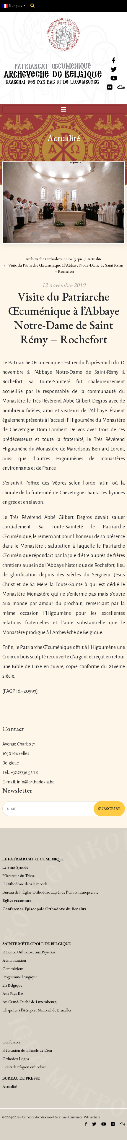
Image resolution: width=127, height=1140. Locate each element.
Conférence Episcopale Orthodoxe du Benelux (44, 908)
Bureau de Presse (21, 1078)
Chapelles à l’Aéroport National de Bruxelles (36, 1010)
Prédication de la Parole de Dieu (27, 1050)
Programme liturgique (19, 976)
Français (15, 6)
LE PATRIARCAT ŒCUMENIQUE (33, 859)
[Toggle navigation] (63, 109)
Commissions (12, 968)
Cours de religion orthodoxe (24, 1067)
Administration (14, 960)
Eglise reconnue (16, 900)
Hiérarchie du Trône (18, 875)
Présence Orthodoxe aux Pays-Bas (28, 952)
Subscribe (109, 808)
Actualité (94, 259)
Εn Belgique (12, 985)
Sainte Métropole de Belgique (36, 943)
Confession (11, 1042)
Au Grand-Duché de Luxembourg (29, 1001)
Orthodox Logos (15, 1058)
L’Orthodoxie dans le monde (25, 883)
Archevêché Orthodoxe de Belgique (54, 259)
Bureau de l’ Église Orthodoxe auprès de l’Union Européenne (50, 892)
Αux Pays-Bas (12, 993)
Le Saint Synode (15, 867)
